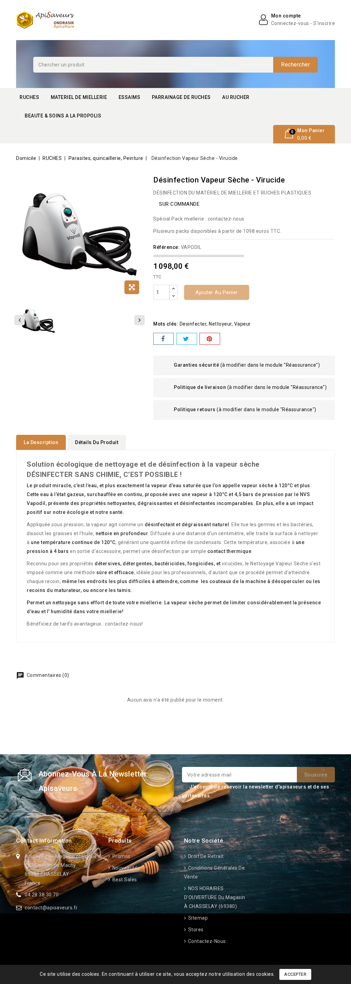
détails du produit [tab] (96, 442)
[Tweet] (187, 338)
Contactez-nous (206, 941)
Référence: (166, 247)
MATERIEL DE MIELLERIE (79, 97)
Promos (121, 856)
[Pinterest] (210, 338)
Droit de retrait (205, 856)
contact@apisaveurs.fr (51, 907)
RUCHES (29, 97)
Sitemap (197, 918)
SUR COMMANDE (179, 204)
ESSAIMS (130, 97)
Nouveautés (125, 868)
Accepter (295, 974)
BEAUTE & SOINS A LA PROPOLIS (63, 115)
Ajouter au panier (216, 292)
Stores (195, 929)
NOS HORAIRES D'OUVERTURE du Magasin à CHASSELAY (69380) (214, 897)
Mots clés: (165, 324)
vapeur (242, 324)
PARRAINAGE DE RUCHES (181, 97)
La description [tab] (41, 442)
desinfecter (193, 324)
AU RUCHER (236, 97)
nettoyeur (220, 324)
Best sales (124, 879)
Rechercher (295, 64)
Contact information (44, 840)
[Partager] (163, 338)
